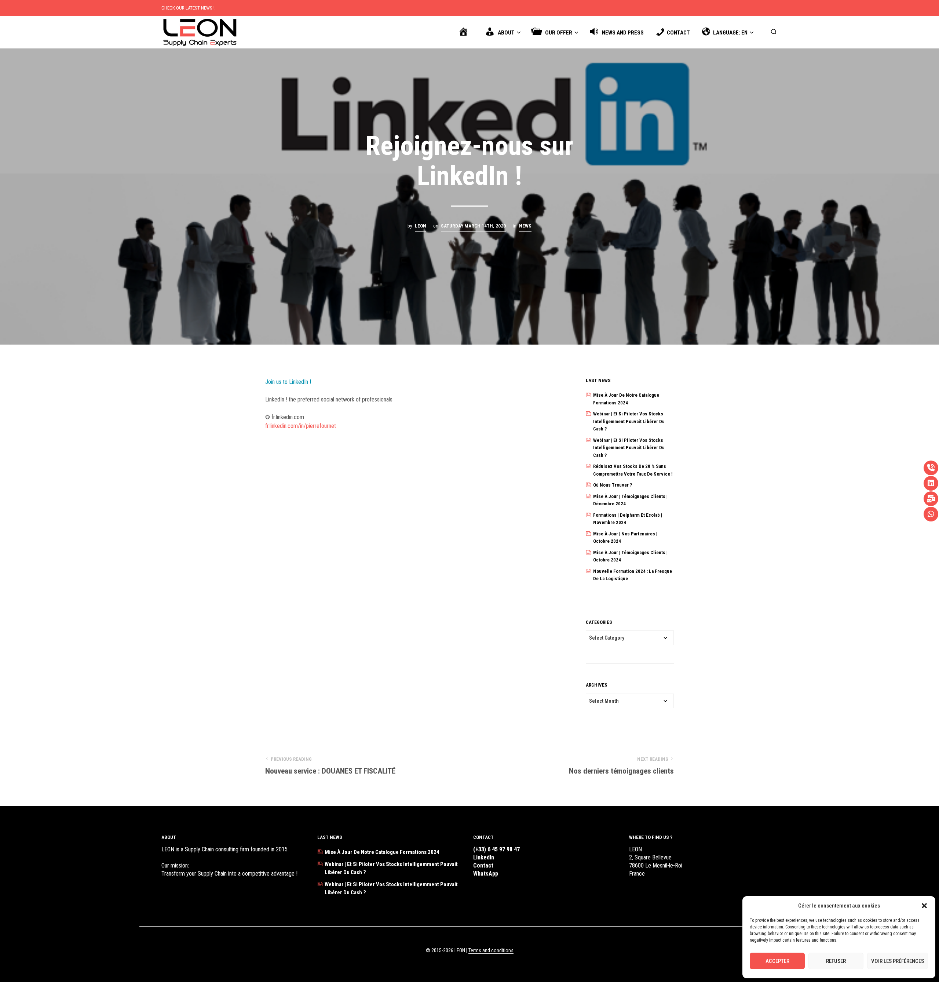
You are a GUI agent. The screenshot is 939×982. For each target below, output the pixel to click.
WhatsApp (485, 873)
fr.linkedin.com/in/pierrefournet (300, 425)
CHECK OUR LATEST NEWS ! (188, 8)
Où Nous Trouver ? (612, 485)
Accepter (777, 961)
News (525, 226)
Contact (483, 865)
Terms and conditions (491, 950)
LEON (420, 226)
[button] (924, 905)
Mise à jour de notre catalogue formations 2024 (382, 852)
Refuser (836, 961)
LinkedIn (483, 857)
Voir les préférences (897, 961)
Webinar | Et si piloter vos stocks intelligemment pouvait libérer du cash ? (629, 421)
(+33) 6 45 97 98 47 (496, 849)
